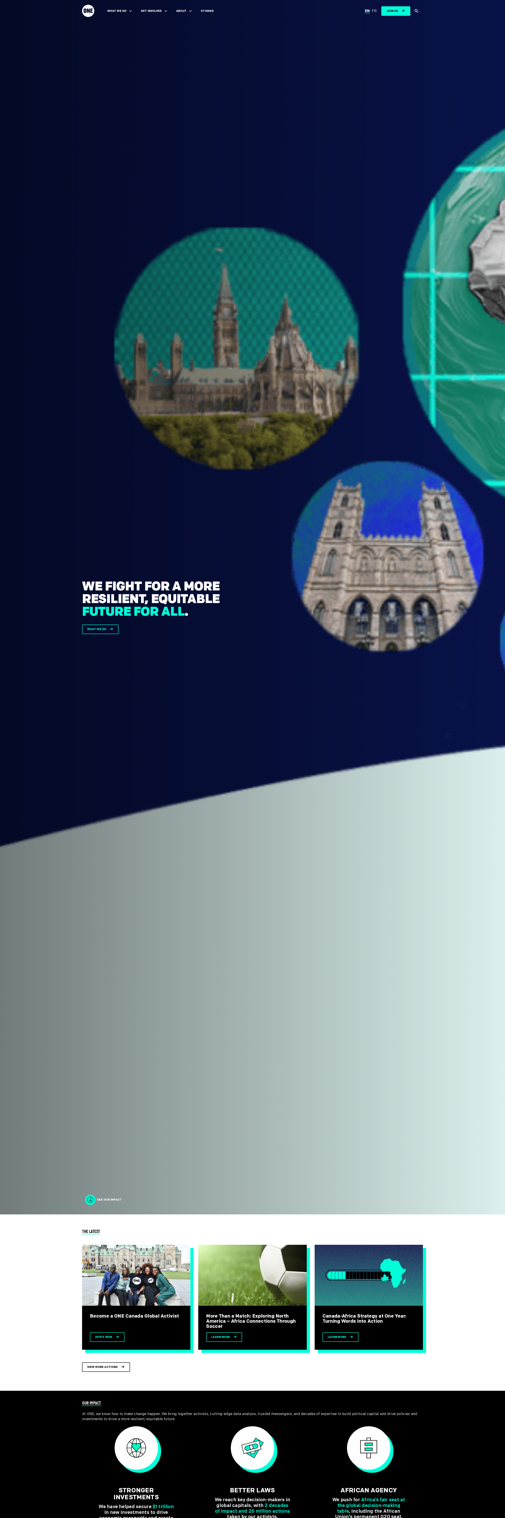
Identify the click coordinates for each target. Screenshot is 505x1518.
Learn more (220, 1337)
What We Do (116, 11)
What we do (96, 629)
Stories (207, 11)
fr (374, 11)
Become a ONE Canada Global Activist (134, 1316)
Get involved (151, 11)
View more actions (102, 1367)
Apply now (103, 1337)
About (181, 11)
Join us (392, 11)
